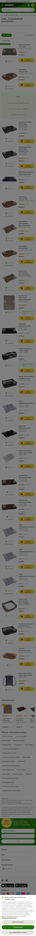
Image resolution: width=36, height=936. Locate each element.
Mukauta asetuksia (18, 922)
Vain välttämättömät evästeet (18, 932)
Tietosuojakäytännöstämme (9, 917)
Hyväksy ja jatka (18, 927)
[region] (18, 915)
